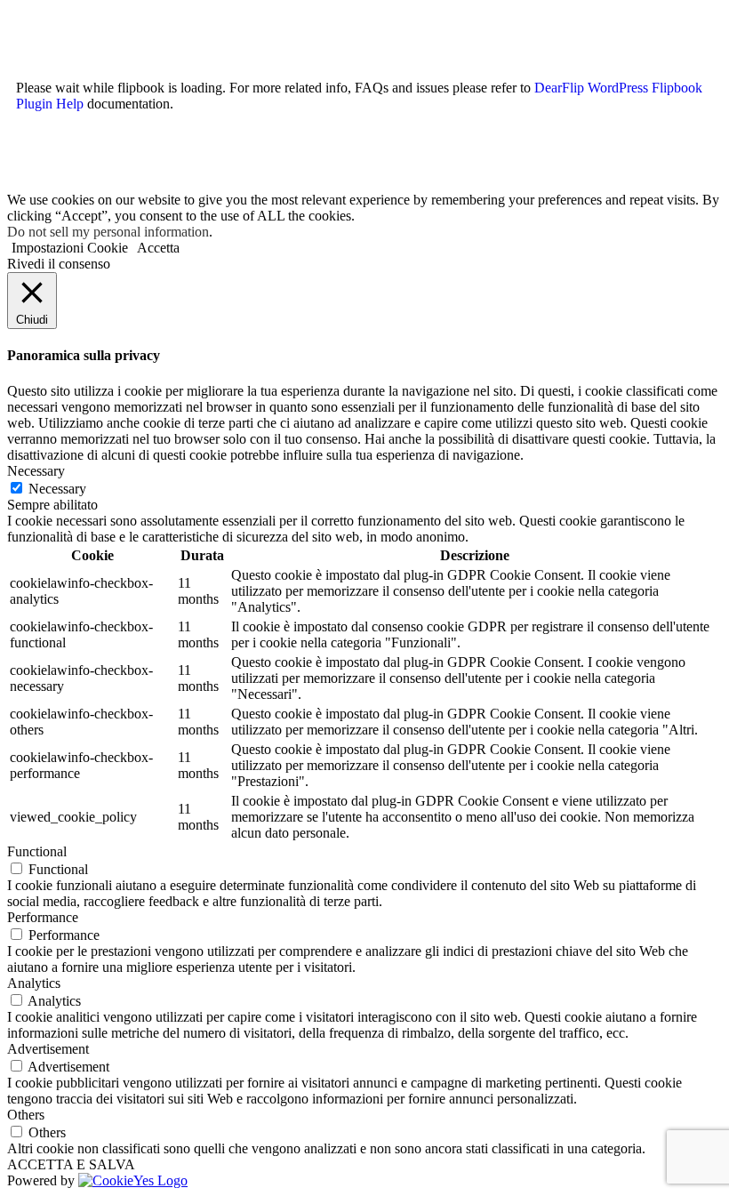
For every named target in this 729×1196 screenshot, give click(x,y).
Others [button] (25, 1114)
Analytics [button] (33, 983)
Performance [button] (42, 917)
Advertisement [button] (48, 1048)
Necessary (57, 488)
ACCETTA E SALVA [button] (71, 1164)
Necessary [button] (36, 470)
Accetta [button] (158, 247)
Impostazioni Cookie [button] (70, 247)
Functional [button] (37, 851)
